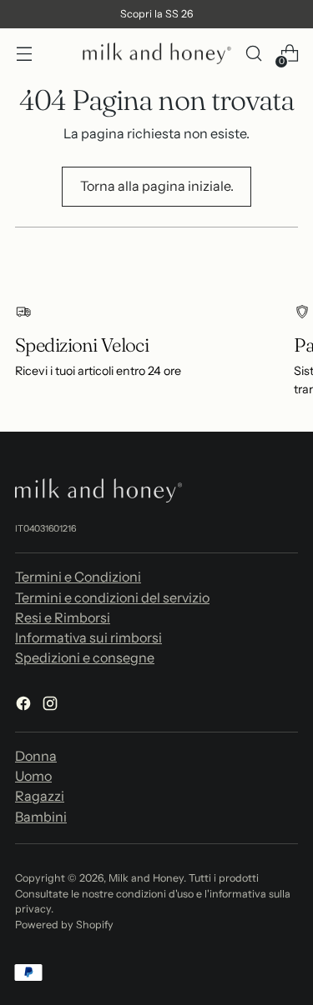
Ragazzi (39, 796)
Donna (36, 756)
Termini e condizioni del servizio (112, 597)
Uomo (33, 776)
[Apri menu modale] (24, 54)
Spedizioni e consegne (84, 657)
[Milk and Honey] (157, 53)
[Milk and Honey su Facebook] (25, 706)
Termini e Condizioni (78, 576)
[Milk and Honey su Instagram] (52, 706)
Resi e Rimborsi (62, 617)
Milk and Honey (146, 878)
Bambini (41, 816)
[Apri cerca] (253, 54)
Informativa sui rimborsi (88, 637)
